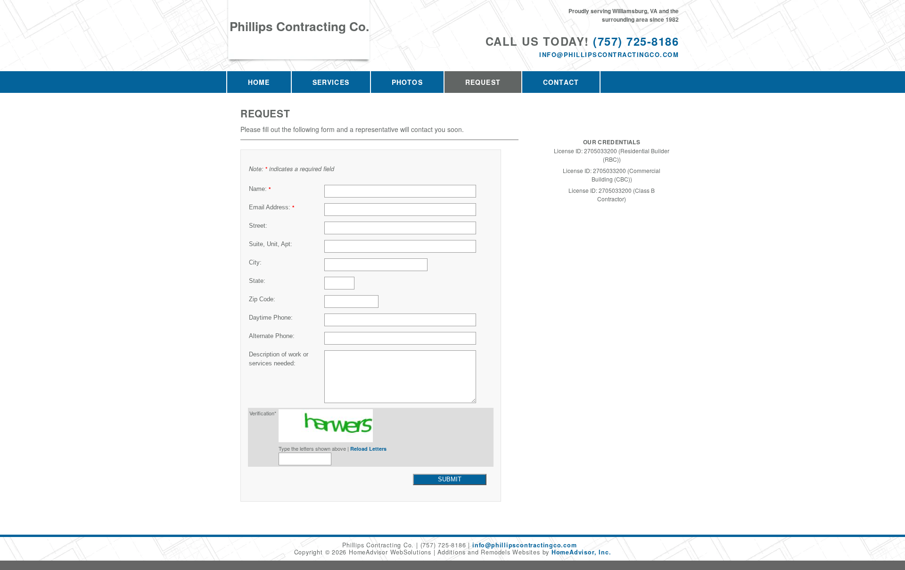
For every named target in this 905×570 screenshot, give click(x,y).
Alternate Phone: (272, 336)
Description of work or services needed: (278, 359)
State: (257, 281)
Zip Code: (262, 299)
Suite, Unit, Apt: (270, 244)
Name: (260, 189)
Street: (258, 226)
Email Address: (271, 207)
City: (255, 262)
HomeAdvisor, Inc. (581, 552)
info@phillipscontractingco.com (609, 54)
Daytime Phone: (271, 317)
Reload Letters (368, 448)
